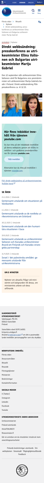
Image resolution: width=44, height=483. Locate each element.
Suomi (14, 2)
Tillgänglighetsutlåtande (32, 451)
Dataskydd (17, 451)
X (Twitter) (6, 394)
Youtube (5, 410)
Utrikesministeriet (9, 421)
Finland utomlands (9, 425)
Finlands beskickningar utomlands (20, 448)
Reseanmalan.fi (8, 433)
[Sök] (33, 10)
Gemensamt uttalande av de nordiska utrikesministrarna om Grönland (22, 215)
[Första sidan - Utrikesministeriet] (15, 11)
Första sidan (6, 21)
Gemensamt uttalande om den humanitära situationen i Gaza (21, 228)
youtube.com (17, 170)
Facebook (5, 406)
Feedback (22, 454)
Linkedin (5, 402)
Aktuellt (18, 21)
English (30, 2)
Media (39, 2)
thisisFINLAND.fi (8, 429)
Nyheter (9, 24)
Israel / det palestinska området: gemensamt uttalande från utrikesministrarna (20, 260)
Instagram (6, 398)
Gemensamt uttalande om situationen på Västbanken (22, 202)
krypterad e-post (14, 335)
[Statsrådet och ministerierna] (3, 2)
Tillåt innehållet (14, 159)
